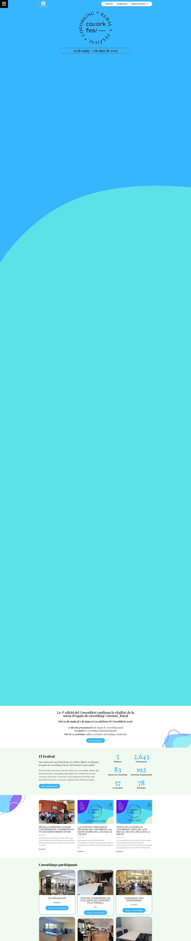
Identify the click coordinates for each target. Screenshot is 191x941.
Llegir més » (42, 849)
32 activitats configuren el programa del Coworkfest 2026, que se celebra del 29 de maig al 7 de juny (95, 830)
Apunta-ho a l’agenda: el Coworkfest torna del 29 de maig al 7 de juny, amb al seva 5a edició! (133, 830)
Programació (122, 4)
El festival (109, 4)
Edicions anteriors (138, 4)
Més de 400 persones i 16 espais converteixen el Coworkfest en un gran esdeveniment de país (56, 829)
